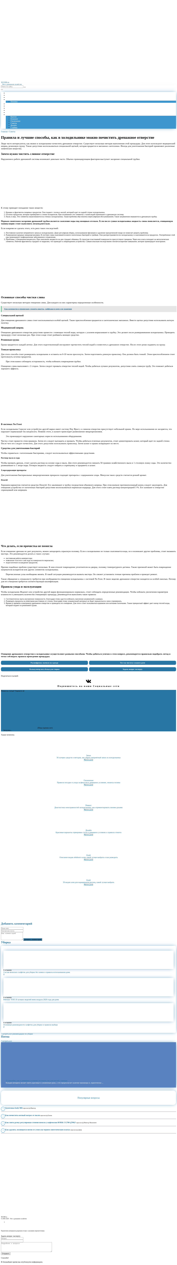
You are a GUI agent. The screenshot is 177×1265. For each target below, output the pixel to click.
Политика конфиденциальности (10, 1234)
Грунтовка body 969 (13, 1108)
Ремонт (88, 805)
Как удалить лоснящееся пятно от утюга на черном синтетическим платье (37, 1130)
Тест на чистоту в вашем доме (132, 663)
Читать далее (88, 760)
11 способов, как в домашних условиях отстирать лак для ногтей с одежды (36, 1081)
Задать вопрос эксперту (132, 669)
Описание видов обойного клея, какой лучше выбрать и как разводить (88, 857)
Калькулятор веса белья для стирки (44, 669)
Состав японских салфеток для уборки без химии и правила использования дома (37, 972)
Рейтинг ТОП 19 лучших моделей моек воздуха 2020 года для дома (31, 1000)
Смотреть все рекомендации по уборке (17, 1034)
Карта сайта (9, 1222)
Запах (88, 755)
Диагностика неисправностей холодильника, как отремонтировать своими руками (88, 807)
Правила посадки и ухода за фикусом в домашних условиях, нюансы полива (88, 782)
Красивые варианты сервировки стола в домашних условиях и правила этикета (88, 832)
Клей (88, 855)
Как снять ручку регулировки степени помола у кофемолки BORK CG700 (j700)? (40, 1122)
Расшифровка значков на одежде (44, 663)
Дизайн (88, 830)
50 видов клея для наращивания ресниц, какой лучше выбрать (88, 882)
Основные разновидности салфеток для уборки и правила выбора (30, 1025)
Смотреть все (6, 1041)
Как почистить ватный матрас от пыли (22, 1115)
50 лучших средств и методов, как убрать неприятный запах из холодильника (89, 758)
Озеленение (88, 780)
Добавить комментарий (32, 939)
